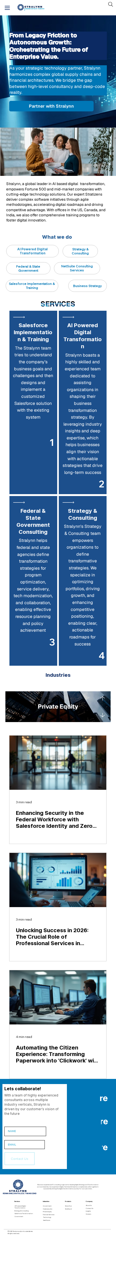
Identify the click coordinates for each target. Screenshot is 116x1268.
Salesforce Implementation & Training (33, 332)
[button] (20, 1158)
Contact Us (89, 1208)
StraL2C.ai (68, 1206)
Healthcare (46, 1220)
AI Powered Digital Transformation (20, 1207)
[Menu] (7, 8)
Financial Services (48, 1214)
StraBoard (68, 1209)
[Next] (102, 715)
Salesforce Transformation (24, 1213)
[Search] (111, 4)
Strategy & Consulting (21, 1211)
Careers (88, 1214)
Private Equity (47, 1211)
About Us (89, 1205)
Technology (47, 1217)
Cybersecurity (47, 1209)
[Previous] (102, 698)
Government (19, 1216)
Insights (88, 1211)
